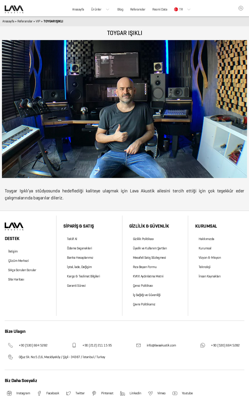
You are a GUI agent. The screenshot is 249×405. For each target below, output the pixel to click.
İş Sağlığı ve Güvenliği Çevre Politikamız (146, 299)
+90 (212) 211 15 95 (97, 345)
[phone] (10, 345)
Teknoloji (204, 267)
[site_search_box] (241, 8)
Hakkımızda (206, 239)
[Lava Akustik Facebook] (39, 393)
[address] (10, 357)
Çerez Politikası (143, 285)
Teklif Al (72, 239)
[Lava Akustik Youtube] (175, 393)
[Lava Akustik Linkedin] (122, 393)
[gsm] (74, 345)
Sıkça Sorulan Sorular (22, 270)
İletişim (13, 251)
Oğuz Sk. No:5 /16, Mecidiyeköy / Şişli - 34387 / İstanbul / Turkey (62, 357)
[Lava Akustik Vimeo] (150, 393)
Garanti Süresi (76, 285)
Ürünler (96, 9)
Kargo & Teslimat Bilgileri (83, 276)
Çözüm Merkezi (18, 261)
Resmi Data (159, 9)
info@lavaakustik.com (161, 345)
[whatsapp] (203, 345)
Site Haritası (16, 279)
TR (181, 9)
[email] (138, 345)
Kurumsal (205, 248)
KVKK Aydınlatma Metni (148, 276)
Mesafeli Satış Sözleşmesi (149, 257)
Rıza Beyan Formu (145, 267)
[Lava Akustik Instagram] (9, 393)
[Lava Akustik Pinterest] (94, 393)
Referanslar (137, 9)
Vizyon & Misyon (210, 257)
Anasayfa (78, 9)
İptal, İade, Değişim (79, 267)
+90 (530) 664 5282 (33, 345)
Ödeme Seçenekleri (79, 248)
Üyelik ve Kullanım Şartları (150, 248)
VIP (38, 21)
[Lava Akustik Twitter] (68, 393)
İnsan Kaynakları (210, 276)
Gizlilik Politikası (143, 239)
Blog (120, 9)
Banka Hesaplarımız (80, 257)
